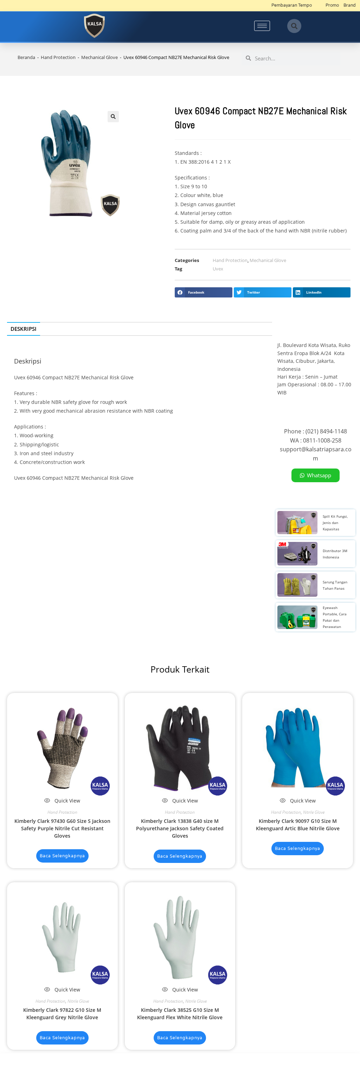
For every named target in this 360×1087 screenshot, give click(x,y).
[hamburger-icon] (262, 26)
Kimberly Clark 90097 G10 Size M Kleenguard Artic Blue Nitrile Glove (298, 825)
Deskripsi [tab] (24, 328)
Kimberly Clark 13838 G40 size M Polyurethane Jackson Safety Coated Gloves (180, 828)
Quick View (66, 800)
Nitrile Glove (313, 812)
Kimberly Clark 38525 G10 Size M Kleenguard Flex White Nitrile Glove (180, 1014)
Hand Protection (58, 57)
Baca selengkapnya (62, 855)
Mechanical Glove (99, 57)
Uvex (218, 269)
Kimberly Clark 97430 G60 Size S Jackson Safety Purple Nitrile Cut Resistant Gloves (62, 828)
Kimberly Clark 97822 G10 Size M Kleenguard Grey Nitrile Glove (62, 1014)
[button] (294, 26)
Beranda (26, 57)
